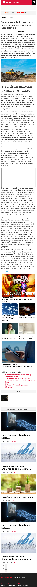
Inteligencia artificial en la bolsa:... (15, 436)
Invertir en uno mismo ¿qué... (17, 497)
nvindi (24, 18)
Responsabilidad (16, 584)
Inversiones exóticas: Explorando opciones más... (16, 467)
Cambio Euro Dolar (12, 2)
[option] (18, 458)
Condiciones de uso (6, 584)
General (3, 18)
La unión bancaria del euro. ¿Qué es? (17, 379)
